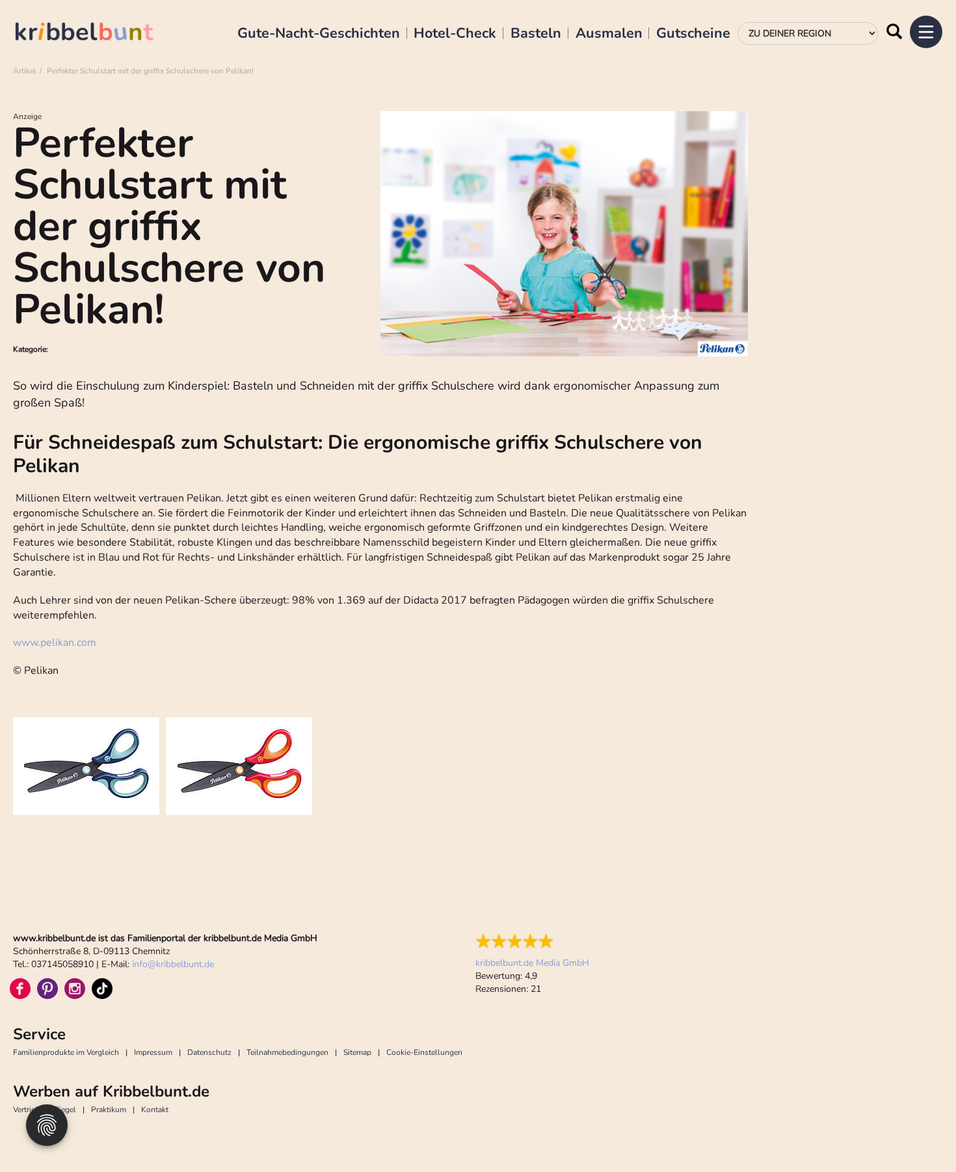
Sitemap (357, 1052)
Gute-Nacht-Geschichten (318, 34)
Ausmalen (609, 34)
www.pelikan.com (54, 642)
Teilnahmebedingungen (287, 1052)
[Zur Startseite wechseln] (97, 33)
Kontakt (154, 1109)
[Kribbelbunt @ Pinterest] (47, 988)
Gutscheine (693, 34)
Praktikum (108, 1109)
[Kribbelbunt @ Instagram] (74, 988)
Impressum (153, 1052)
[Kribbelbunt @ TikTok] (102, 988)
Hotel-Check (455, 34)
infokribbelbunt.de (173, 964)
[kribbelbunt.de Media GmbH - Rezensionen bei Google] (532, 941)
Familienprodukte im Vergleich (66, 1052)
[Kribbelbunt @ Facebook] (20, 988)
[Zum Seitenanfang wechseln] (917, 1133)
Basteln (536, 34)
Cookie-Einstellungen (424, 1052)
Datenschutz (209, 1052)
